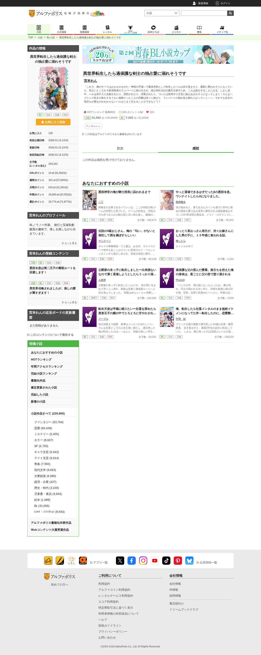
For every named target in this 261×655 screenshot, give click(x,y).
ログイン (225, 3)
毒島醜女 (181, 202)
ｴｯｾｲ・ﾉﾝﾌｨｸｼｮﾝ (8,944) (49, 511)
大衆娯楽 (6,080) (45, 476)
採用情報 (175, 595)
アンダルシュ (93, 126)
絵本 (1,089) (42, 499)
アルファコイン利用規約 (114, 589)
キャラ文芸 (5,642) (46, 452)
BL (122, 118)
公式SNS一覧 (208, 562)
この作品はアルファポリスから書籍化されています (113, 134)
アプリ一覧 (100, 562)
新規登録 (203, 3)
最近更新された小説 (44, 387)
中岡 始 (181, 318)
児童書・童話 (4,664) (48, 493)
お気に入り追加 (55, 122)
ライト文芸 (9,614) (46, 458)
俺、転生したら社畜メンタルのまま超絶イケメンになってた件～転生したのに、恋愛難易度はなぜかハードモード (205, 313)
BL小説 (51, 37)
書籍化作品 (38, 380)
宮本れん (90, 80)
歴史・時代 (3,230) (46, 487)
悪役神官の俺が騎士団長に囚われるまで (124, 192)
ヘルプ (102, 619)
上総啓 (102, 279)
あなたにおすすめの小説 (47, 352)
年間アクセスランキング (47, 366)
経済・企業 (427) (45, 482)
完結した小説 (39, 394)
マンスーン (104, 240)
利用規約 (104, 583)
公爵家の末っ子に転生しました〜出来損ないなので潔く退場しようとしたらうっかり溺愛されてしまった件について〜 (127, 274)
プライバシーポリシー (112, 631)
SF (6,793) (41, 446)
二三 (100, 202)
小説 (40, 37)
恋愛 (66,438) (43, 428)
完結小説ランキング (44, 373)
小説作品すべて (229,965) (48, 413)
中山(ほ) (180, 279)
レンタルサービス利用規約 (115, 595)
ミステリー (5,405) (46, 434)
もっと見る (71, 243)
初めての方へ (59, 584)
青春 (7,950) (42, 464)
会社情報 (175, 583)
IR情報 (173, 589)
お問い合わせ (107, 637)
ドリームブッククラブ (183, 609)
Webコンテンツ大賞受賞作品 (50, 529)
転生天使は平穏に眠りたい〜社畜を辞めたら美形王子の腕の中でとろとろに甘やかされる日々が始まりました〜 (127, 313)
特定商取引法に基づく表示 (115, 607)
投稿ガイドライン (110, 625)
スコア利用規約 (108, 601)
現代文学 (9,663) (45, 470)
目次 (120, 148)
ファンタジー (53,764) (49, 422)
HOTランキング (41, 359)
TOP (30, 37)
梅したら (181, 240)
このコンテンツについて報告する (52, 334)
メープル (103, 318)
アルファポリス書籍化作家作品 (51, 522)
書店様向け (176, 603)
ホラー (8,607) (43, 440)
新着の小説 (38, 401)
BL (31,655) (42, 505)
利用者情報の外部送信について (118, 613)
